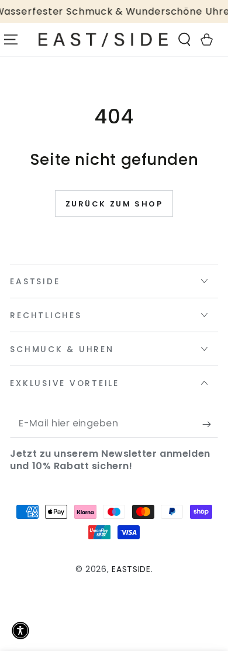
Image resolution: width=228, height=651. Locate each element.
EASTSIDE (131, 569)
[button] (185, 39)
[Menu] (11, 39)
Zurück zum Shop (114, 203)
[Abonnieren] (209, 424)
